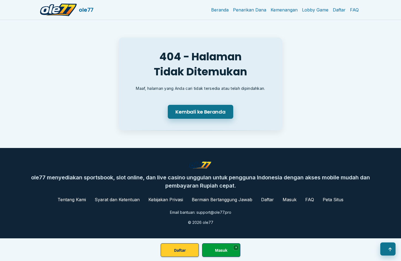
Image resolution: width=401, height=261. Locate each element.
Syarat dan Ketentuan (117, 199)
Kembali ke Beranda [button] (200, 111)
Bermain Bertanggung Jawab (222, 199)
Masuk (290, 199)
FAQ (354, 10)
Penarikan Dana (249, 10)
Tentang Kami (72, 199)
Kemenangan (284, 10)
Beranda (220, 10)
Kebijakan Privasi (165, 199)
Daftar (339, 10)
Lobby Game (315, 10)
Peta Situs (333, 199)
